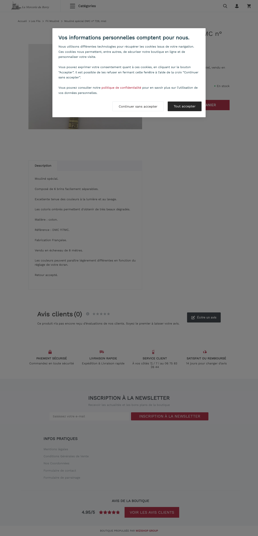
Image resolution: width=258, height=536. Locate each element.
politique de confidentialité (121, 87)
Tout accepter (185, 106)
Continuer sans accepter (138, 106)
